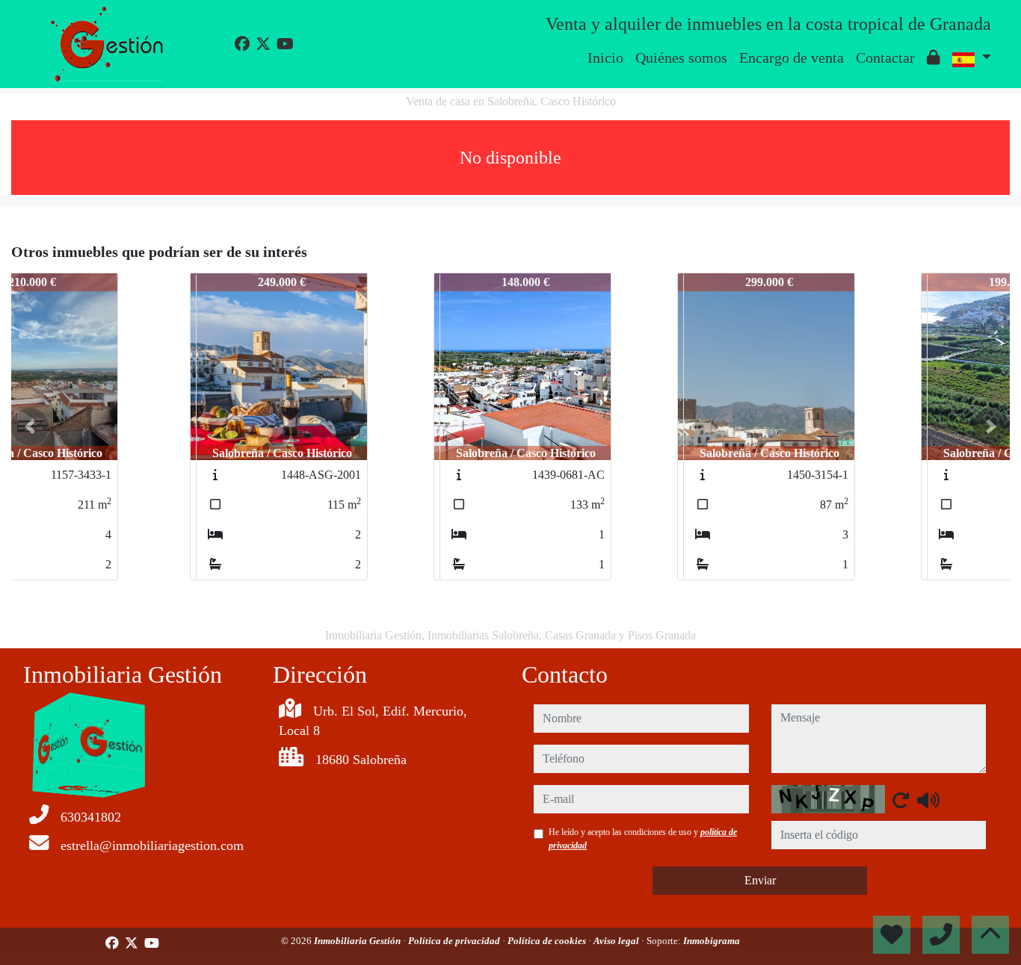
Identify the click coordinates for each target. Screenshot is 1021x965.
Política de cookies (548, 940)
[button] (30, 426)
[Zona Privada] (933, 57)
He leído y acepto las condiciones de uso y (643, 839)
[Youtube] (285, 44)
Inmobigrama (711, 940)
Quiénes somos (681, 57)
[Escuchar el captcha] (928, 800)
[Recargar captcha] (900, 800)
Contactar (885, 57)
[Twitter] (263, 44)
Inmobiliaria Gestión (358, 940)
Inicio (605, 57)
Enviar (760, 880)
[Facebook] (242, 44)
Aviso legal (617, 940)
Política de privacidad (455, 940)
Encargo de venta (791, 57)
